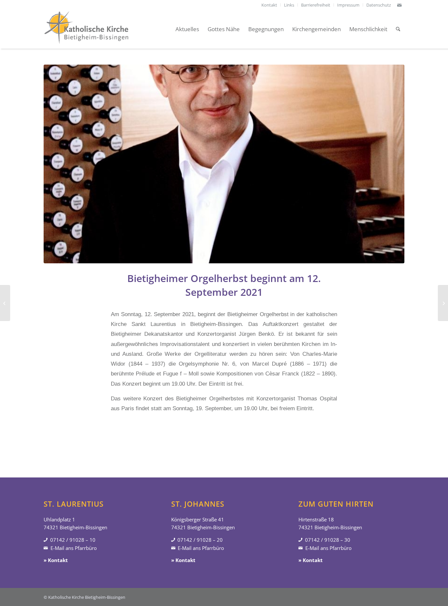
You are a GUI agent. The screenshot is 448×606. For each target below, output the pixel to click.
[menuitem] (269, 5)
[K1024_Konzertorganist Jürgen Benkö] (224, 164)
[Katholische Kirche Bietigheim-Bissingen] (86, 29)
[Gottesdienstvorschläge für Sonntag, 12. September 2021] (5, 303)
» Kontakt (56, 560)
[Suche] (398, 29)
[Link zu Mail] (399, 5)
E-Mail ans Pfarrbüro (74, 548)
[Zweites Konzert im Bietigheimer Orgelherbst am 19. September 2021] (443, 303)
